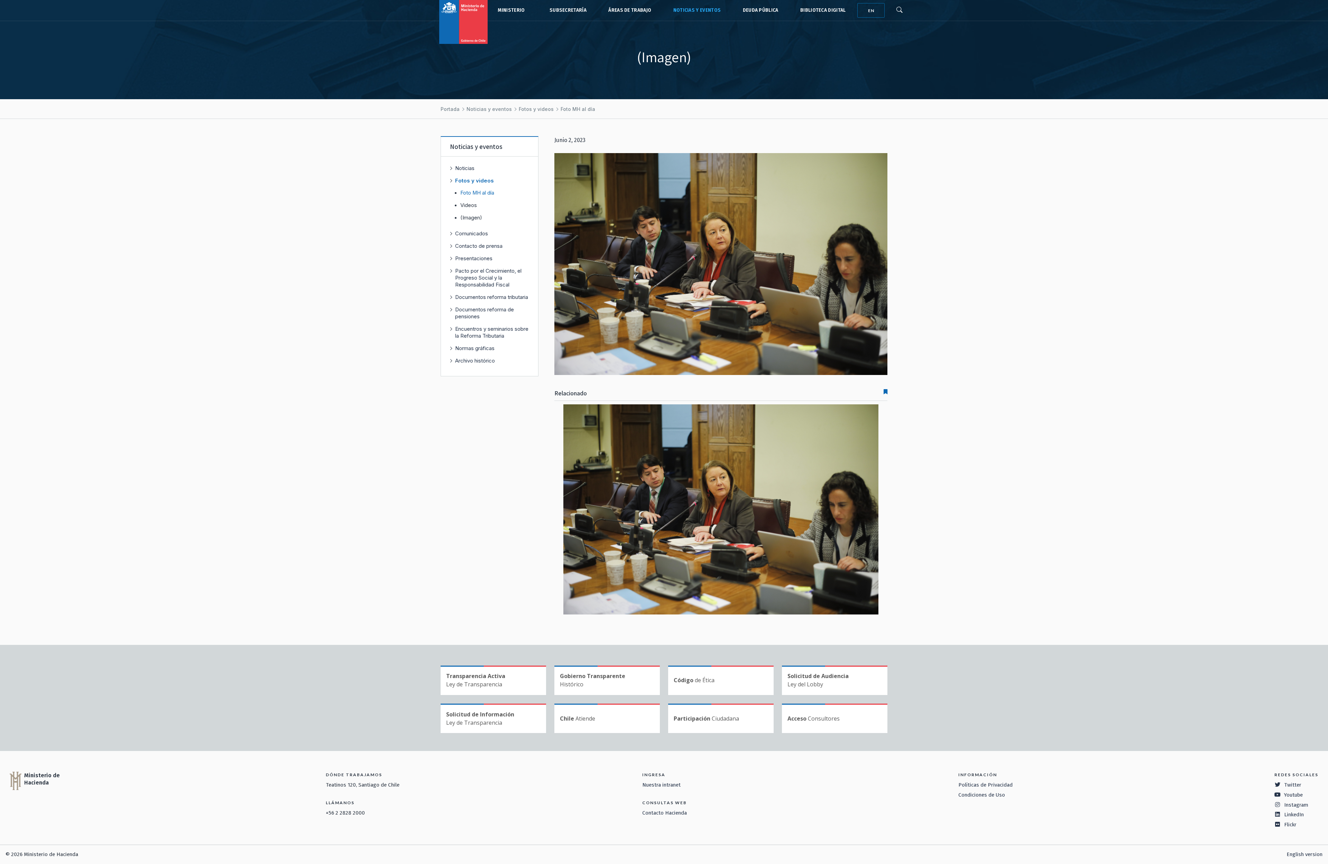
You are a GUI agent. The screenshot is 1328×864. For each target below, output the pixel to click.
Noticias (464, 168)
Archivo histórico (475, 360)
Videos (468, 205)
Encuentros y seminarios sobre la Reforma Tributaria (491, 332)
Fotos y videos (536, 109)
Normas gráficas (475, 348)
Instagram (1296, 805)
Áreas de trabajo (629, 10)
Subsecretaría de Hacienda (566, 10)
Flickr (1290, 824)
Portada (450, 109)
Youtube (1293, 795)
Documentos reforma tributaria (491, 297)
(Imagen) (471, 218)
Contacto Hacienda (664, 813)
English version (1304, 854)
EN (871, 10)
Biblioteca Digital (823, 10)
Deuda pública (760, 10)
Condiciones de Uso (981, 795)
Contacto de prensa (478, 246)
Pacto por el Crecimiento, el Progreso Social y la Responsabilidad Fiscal (488, 277)
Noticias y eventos (697, 10)
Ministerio (511, 10)
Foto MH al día (578, 109)
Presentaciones (473, 258)
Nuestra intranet (661, 785)
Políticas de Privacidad (985, 785)
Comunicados (471, 233)
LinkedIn (1294, 814)
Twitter (1292, 785)
